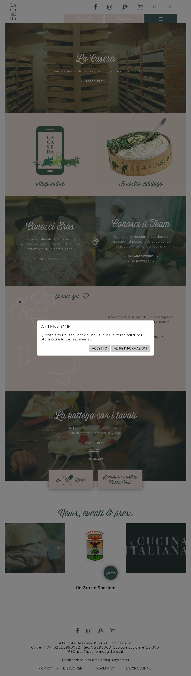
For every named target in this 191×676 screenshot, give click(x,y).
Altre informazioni (130, 348)
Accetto (99, 348)
